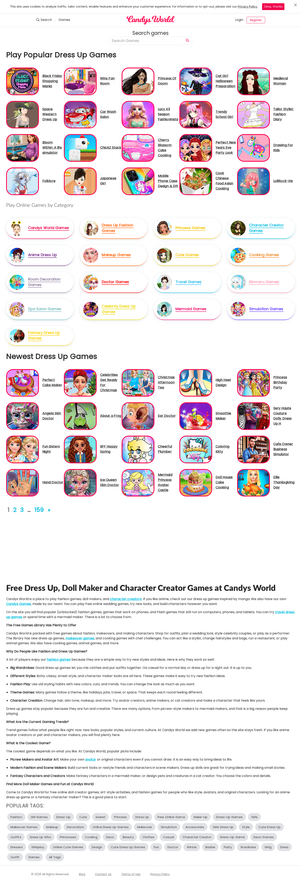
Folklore (48, 181)
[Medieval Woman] (253, 81)
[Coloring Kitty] (195, 449)
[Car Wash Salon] (80, 114)
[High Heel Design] (195, 382)
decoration (75, 827)
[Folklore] (22, 181)
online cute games (68, 847)
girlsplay (37, 847)
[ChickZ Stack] (80, 147)
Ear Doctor (167, 415)
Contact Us (103, 874)
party (228, 847)
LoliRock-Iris (283, 181)
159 (39, 510)
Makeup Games (116, 254)
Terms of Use (130, 874)
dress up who (40, 837)
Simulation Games (266, 308)
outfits (15, 837)
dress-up (63, 817)
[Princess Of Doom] (138, 81)
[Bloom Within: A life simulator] (22, 147)
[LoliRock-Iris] (253, 181)
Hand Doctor (52, 482)
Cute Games (187, 254)
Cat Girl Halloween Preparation (225, 80)
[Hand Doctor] (22, 482)
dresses (16, 847)
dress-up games (229, 817)
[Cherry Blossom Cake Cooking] (138, 147)
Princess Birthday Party (280, 382)
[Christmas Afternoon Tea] (138, 382)
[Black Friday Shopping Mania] (22, 81)
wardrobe (248, 847)
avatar (90, 759)
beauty (128, 837)
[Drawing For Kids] (253, 147)
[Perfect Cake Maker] (22, 382)
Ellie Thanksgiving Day (283, 482)
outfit (15, 857)
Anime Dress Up (42, 254)
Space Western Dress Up (49, 114)
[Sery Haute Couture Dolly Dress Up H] (253, 416)
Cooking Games (264, 254)
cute (83, 817)
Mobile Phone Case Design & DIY (168, 180)
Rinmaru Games (264, 281)
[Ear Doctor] (138, 416)
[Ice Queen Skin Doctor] (80, 482)
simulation (169, 827)
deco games (263, 837)
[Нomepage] (150, 20)
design (97, 847)
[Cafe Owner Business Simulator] (253, 449)
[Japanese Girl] (80, 181)
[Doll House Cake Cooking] (195, 482)
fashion (16, 817)
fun (156, 847)
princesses (68, 837)
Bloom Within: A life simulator (52, 147)
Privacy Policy (160, 874)
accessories (195, 827)
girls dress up (223, 827)
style (246, 827)
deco (110, 837)
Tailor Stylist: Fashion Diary (283, 114)
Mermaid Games (190, 308)
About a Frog (110, 415)
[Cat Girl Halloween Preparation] (195, 81)
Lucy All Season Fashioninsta (168, 114)
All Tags (55, 857)
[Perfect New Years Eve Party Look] (195, 147)
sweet (101, 817)
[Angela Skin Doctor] (22, 416)
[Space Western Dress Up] (22, 114)
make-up (201, 817)
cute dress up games (128, 847)
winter (192, 847)
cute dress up (269, 827)
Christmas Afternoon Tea (166, 382)
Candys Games (18, 603)
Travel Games (188, 281)
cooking (91, 837)
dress (284, 847)
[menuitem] (45, 20)
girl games (39, 817)
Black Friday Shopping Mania (52, 80)
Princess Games (190, 227)
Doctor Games (115, 281)
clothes (148, 837)
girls (254, 817)
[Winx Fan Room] (80, 81)
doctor (172, 847)
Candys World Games (48, 227)
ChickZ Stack (110, 147)
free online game (171, 817)
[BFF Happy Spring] (80, 449)
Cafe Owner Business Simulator (283, 449)
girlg (268, 847)
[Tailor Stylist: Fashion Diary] (253, 114)
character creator (197, 837)
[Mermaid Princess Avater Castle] (138, 482)
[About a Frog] (80, 416)
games (34, 857)
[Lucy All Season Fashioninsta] (138, 114)
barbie (210, 847)
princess (120, 817)
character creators (126, 599)
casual (168, 837)
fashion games (59, 659)
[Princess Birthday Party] (253, 382)
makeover (144, 827)
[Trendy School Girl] (195, 114)
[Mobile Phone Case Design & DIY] (138, 181)
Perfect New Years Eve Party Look (226, 147)
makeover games (80, 638)
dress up (142, 817)
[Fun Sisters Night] (22, 449)
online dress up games (111, 827)
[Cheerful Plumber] (138, 449)
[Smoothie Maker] (195, 416)
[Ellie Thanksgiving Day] (253, 482)
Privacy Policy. (248, 7)
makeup (52, 827)
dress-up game (232, 837)
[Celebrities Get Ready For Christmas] (80, 382)
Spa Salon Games (44, 308)
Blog (82, 874)
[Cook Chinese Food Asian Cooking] (195, 181)
